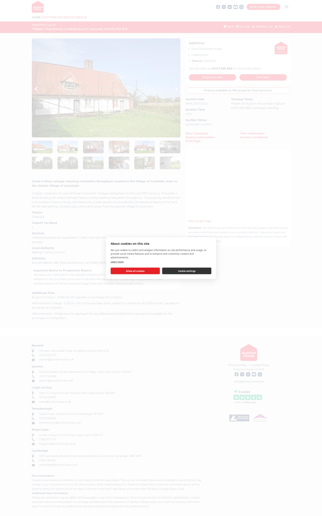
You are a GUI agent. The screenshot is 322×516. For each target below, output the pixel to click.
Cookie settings (186, 270)
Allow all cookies (135, 270)
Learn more (117, 261)
